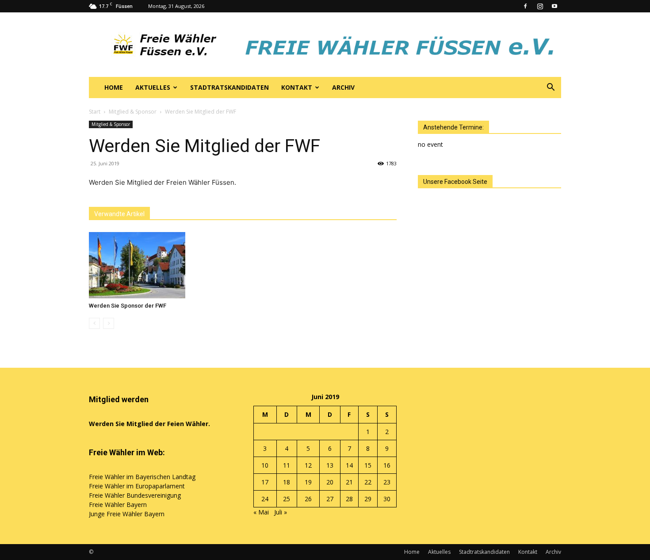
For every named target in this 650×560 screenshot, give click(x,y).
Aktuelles (152, 87)
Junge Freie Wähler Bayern (126, 514)
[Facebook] (525, 6)
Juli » (280, 512)
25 (286, 499)
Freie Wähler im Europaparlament (137, 486)
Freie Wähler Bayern (118, 504)
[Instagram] (540, 6)
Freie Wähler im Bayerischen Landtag (142, 476)
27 (329, 499)
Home (113, 87)
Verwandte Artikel (119, 213)
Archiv (343, 87)
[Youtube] (554, 6)
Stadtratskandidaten (229, 87)
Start (94, 111)
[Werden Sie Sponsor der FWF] (137, 265)
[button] (550, 88)
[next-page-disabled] (108, 323)
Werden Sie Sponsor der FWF (127, 305)
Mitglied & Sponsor (133, 111)
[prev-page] (94, 323)
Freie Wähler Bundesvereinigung (135, 495)
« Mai (261, 512)
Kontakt (296, 87)
